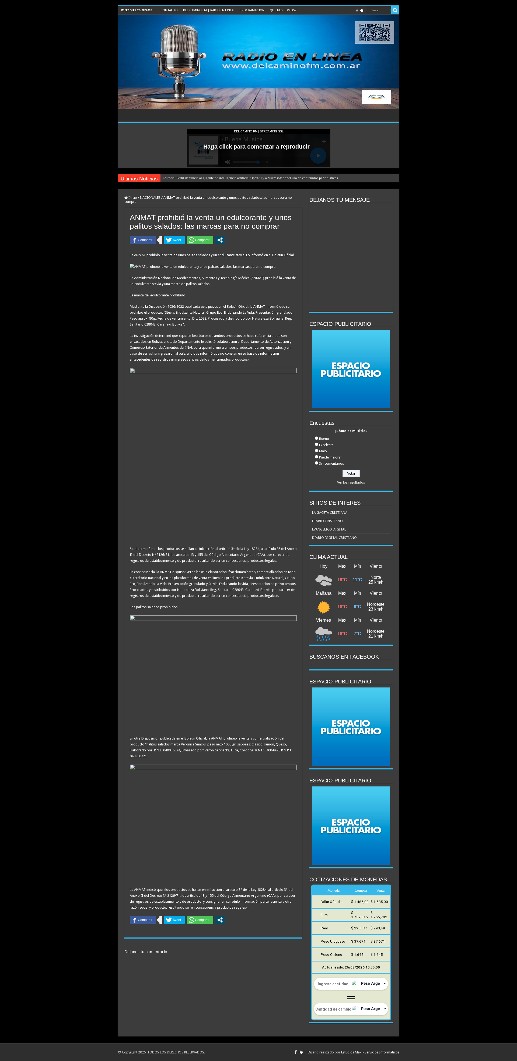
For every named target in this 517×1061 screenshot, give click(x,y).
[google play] (362, 10)
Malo (323, 451)
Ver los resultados (351, 482)
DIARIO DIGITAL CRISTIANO (334, 538)
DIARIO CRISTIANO (327, 521)
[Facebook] (357, 10)
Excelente (326, 445)
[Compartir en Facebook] (143, 240)
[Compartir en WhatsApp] (200, 240)
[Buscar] (395, 10)
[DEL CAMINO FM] (258, 62)
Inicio (132, 198)
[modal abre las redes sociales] (220, 240)
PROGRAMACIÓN (252, 10)
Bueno (324, 439)
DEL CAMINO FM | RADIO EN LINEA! (208, 10)
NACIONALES (150, 198)
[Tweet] (174, 240)
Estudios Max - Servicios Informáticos (370, 1052)
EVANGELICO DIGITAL (329, 529)
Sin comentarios (331, 463)
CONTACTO (169, 10)
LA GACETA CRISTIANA (329, 513)
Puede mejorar (330, 457)
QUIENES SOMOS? (283, 10)
